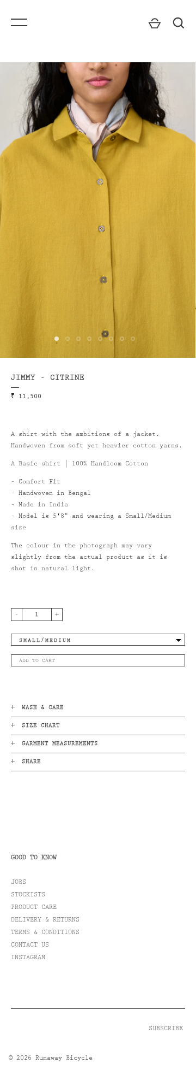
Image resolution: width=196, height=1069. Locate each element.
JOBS (18, 882)
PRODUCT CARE (34, 908)
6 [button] (114, 347)
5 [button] (103, 347)
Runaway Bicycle (64, 1058)
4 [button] (92, 347)
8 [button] (136, 347)
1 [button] (59, 347)
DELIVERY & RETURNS (45, 920)
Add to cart (37, 661)
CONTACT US (30, 945)
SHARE (31, 762)
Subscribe (166, 1029)
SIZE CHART (41, 726)
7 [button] (125, 347)
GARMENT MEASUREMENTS (60, 744)
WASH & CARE (43, 708)
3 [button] (81, 347)
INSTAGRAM (28, 958)
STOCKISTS (28, 895)
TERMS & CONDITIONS (45, 933)
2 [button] (70, 347)
